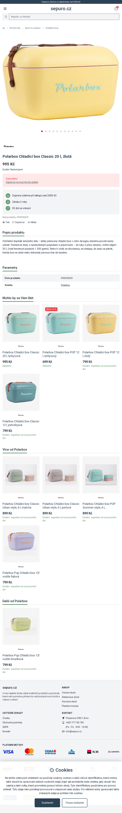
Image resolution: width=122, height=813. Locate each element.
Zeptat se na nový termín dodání (22, 182)
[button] (42, 130)
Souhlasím (47, 802)
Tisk (7, 222)
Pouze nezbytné (75, 802)
